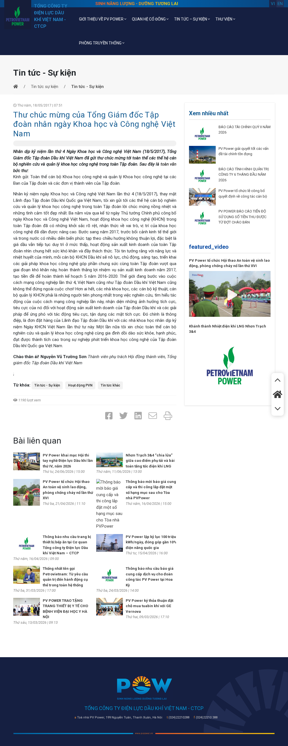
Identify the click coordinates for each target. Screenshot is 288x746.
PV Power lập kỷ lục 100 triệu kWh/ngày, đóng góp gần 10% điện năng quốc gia (151, 542)
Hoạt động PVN (80, 385)
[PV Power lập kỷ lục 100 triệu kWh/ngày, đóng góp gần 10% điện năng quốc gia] (109, 542)
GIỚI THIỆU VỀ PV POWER (101, 19)
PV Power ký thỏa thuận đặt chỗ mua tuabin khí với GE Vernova (149, 606)
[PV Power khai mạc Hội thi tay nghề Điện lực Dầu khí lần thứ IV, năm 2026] (26, 461)
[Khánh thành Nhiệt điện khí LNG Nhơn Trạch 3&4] (230, 365)
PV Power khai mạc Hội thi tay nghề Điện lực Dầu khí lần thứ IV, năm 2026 (68, 460)
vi (273, 3)
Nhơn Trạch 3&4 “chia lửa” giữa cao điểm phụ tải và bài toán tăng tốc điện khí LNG (150, 460)
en (280, 3)
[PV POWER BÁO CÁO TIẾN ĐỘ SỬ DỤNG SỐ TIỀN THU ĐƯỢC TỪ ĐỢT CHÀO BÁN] (202, 217)
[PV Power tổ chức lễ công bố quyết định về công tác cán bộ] (202, 196)
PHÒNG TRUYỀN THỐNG (100, 43)
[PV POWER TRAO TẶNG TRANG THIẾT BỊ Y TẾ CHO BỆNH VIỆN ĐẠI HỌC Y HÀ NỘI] (26, 606)
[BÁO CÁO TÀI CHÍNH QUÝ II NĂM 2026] (202, 133)
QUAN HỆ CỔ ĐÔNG (149, 19)
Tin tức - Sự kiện (47, 385)
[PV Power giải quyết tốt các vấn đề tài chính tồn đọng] (202, 154)
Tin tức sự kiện (44, 86)
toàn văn (168, 164)
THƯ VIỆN (224, 19)
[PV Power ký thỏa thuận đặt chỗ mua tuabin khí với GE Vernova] (109, 606)
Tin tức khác (110, 385)
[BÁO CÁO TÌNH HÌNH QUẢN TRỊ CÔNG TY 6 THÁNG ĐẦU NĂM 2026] (202, 175)
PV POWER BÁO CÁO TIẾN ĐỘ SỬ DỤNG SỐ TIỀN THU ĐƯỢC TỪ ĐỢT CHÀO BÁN (242, 216)
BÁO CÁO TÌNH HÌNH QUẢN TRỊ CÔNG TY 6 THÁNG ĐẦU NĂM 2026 (244, 174)
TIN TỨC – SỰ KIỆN (191, 19)
